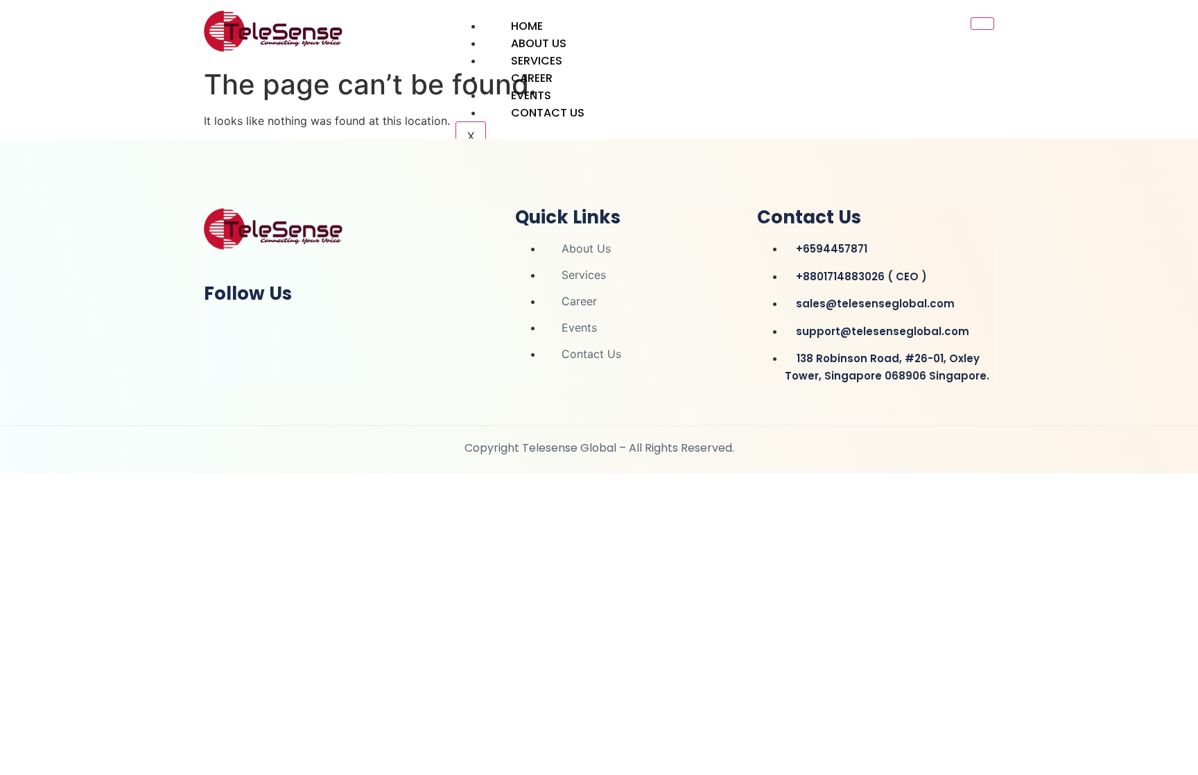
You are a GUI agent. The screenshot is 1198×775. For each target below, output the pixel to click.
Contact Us (547, 113)
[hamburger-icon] (982, 23)
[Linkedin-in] (221, 330)
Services (536, 61)
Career (532, 78)
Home (527, 26)
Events (531, 95)
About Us (538, 43)
